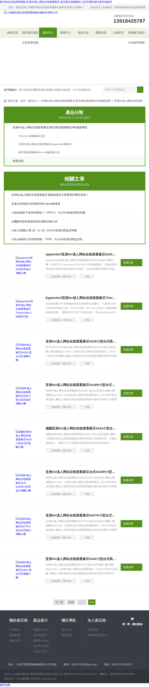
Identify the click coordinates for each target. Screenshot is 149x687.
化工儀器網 (23, 678)
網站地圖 (5, 685)
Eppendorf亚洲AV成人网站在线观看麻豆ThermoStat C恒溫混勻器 (81, 298)
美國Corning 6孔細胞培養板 (42, 629)
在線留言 (107, 7)
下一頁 (59, 602)
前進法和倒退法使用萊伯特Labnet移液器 (35, 203)
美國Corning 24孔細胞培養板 (42, 640)
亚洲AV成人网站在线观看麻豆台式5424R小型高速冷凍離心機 (81, 472)
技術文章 (83, 32)
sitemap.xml (49, 678)
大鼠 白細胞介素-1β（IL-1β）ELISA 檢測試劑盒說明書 (44, 230)
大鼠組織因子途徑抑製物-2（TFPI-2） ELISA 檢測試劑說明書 (48, 212)
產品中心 (48, 32)
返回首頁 (95, 7)
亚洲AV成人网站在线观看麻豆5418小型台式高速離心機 (81, 341)
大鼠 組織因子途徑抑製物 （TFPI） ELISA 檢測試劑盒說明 (46, 239)
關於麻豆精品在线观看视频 (30, 34)
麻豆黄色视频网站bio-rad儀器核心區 (39, 152)
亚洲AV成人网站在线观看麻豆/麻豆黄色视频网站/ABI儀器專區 (76, 100)
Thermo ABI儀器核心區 (31, 135)
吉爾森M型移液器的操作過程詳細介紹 (34, 221)
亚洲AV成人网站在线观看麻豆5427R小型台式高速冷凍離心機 (81, 515)
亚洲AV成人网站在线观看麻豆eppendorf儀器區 (44, 144)
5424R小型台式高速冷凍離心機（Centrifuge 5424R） (42, 645)
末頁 (71, 602)
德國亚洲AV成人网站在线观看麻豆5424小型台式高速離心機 (81, 428)
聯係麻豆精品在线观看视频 (130, 7)
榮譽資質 (101, 32)
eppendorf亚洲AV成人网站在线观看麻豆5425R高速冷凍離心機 (81, 254)
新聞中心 (65, 32)
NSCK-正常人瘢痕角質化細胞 (42, 651)
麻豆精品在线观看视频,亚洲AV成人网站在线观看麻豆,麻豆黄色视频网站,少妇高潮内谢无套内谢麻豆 (56, 1)
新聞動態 (14, 635)
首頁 (22, 100)
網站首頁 (12, 32)
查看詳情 (128, 262)
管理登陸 (36, 678)
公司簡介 (14, 629)
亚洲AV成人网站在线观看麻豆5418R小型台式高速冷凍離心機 (81, 385)
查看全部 (18, 160)
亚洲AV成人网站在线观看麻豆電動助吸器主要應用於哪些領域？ (49, 194)
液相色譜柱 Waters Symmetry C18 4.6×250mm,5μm (42, 635)
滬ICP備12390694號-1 (122, 673)
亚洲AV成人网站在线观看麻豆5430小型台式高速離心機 (81, 559)
